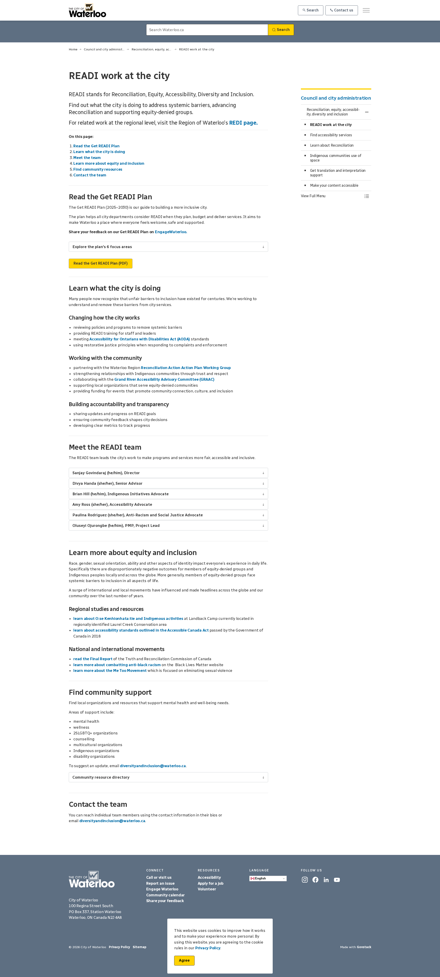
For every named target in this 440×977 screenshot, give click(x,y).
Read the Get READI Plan (96, 146)
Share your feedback (165, 900)
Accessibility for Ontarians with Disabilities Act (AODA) (139, 339)
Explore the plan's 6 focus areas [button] (102, 246)
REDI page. (243, 122)
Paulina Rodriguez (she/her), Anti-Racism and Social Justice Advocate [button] (137, 515)
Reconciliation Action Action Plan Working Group (186, 367)
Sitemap (139, 947)
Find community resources (97, 169)
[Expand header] (366, 10)
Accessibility (210, 877)
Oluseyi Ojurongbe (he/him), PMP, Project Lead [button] (116, 525)
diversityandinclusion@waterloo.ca (153, 766)
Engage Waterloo (162, 889)
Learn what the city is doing (99, 151)
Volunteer (207, 889)
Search (313, 10)
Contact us (343, 10)
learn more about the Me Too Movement (110, 670)
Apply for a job (210, 883)
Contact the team (89, 175)
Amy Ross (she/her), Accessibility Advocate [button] (112, 504)
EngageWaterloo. (171, 232)
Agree (184, 960)
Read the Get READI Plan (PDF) (101, 263)
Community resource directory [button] (100, 777)
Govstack (364, 947)
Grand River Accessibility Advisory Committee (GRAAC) (164, 379)
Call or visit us (159, 877)
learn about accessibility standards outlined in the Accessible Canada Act (141, 630)
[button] (331, 196)
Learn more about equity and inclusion (108, 163)
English (260, 878)
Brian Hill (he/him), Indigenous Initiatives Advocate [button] (120, 494)
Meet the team (87, 157)
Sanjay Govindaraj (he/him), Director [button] (106, 473)
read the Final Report (93, 659)
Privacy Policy (207, 948)
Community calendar (165, 895)
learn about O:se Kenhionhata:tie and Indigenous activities (128, 618)
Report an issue (160, 883)
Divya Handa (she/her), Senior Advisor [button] (107, 483)
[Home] (104, 879)
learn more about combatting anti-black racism (117, 664)
